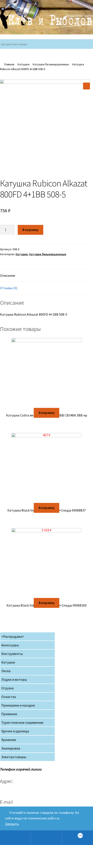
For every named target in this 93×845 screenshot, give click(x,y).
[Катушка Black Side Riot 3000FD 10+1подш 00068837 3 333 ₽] (46, 468)
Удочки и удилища (15, 731)
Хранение (8, 739)
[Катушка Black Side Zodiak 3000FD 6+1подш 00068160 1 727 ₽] (46, 563)
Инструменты (12, 653)
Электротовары (13, 757)
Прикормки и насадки (18, 705)
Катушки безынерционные (51, 64)
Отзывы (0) (8, 288)
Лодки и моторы (14, 679)
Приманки (9, 714)
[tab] (46, 275)
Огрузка (7, 688)
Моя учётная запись (15, 837)
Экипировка (10, 748)
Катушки (23, 64)
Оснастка (8, 696)
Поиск (46, 837)
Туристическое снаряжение (22, 722)
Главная (9, 64)
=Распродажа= (12, 636)
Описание (7, 275)
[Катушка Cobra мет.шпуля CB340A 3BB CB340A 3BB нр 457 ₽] (46, 373)
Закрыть (12, 824)
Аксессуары (10, 645)
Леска (5, 671)
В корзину (30, 229)
